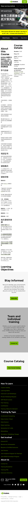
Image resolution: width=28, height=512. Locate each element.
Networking (4, 431)
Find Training (20, 6)
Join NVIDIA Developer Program (10, 456)
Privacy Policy (4, 496)
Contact (11, 498)
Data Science (5, 422)
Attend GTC (4, 441)
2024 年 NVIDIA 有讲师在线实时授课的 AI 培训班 (6, 243)
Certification (4, 405)
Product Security (4, 498)
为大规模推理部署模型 (6, 234)
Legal (20, 496)
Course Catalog (5, 387)
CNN (2, 191)
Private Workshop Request (8, 396)
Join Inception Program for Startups (11, 453)
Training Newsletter (6, 466)
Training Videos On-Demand (9, 408)
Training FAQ (4, 469)
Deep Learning (5, 425)
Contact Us (14, 343)
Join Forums (4, 450)
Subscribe (14, 298)
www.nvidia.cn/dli (5, 254)
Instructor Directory (6, 472)
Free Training (4, 402)
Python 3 (5, 183)
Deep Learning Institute (8, 6)
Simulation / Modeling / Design (10, 434)
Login (24, 1)
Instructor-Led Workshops (8, 393)
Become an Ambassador (8, 444)
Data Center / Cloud (7, 419)
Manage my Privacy (12, 496)
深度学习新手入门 (5, 225)
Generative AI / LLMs (7, 428)
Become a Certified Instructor (9, 447)
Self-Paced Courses (6, 399)
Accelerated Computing (8, 416)
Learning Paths (5, 390)
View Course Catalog (14, 368)
